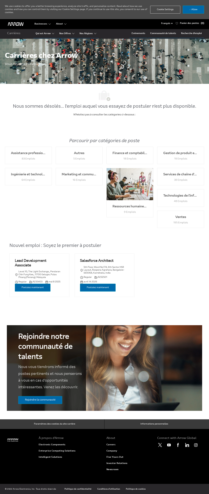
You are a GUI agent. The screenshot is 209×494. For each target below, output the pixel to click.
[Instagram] (196, 445)
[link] (20, 440)
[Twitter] (160, 445)
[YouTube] (169, 445)
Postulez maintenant (33, 287)
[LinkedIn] (187, 445)
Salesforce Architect (96, 261)
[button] (167, 23)
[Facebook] (178, 445)
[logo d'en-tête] (16, 24)
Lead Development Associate (30, 263)
